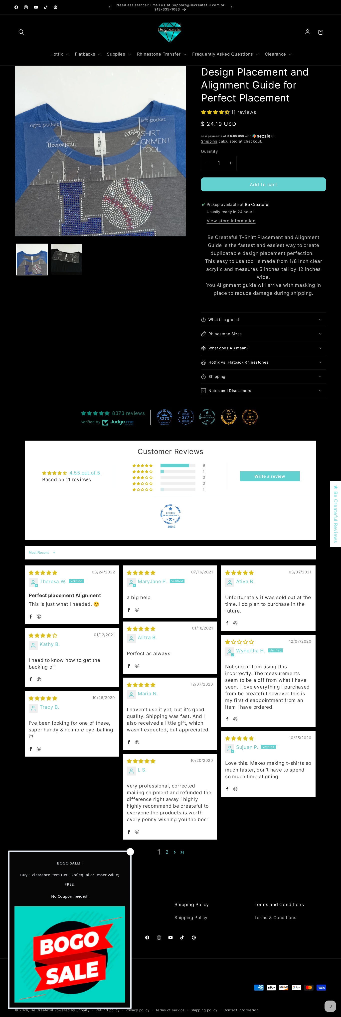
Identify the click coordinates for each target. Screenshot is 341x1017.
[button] (21, 32)
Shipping (209, 141)
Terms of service (170, 1010)
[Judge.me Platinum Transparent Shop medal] (207, 417)
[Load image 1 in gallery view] (32, 259)
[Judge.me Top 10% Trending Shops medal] (250, 417)
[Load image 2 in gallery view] (66, 259)
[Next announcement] (231, 7)
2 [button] (167, 852)
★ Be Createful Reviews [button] (336, 514)
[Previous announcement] (109, 7)
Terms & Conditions (275, 917)
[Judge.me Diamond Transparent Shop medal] (170, 514)
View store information (231, 220)
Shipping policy (204, 1010)
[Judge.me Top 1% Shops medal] (229, 417)
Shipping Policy (190, 917)
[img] (43, 573)
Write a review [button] (269, 476)
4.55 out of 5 (84, 473)
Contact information (241, 1010)
